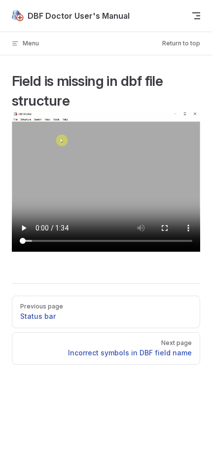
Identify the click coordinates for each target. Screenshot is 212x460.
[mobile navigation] (196, 16)
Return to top (181, 43)
